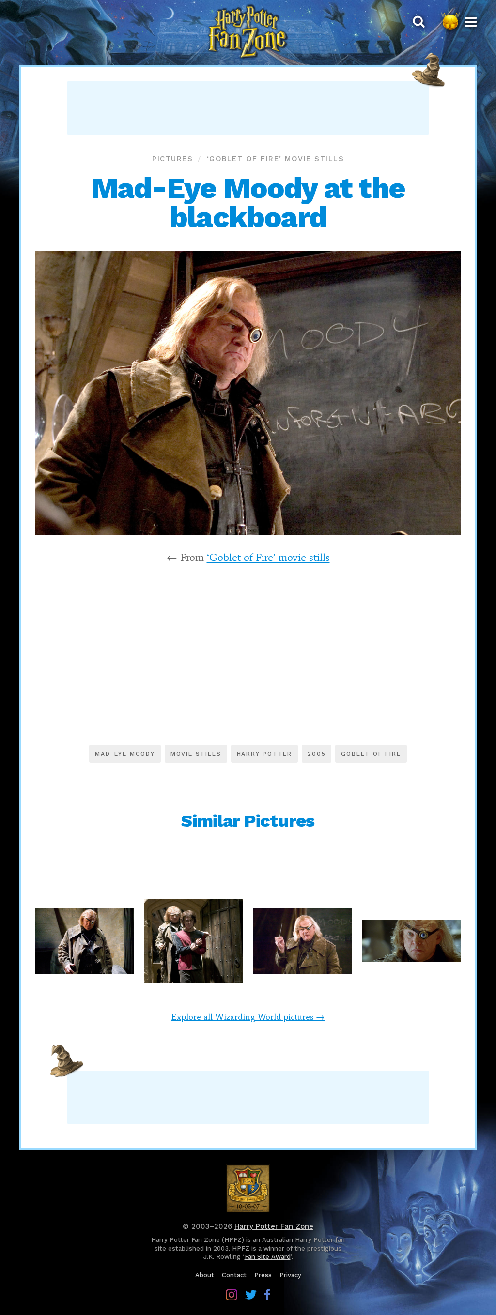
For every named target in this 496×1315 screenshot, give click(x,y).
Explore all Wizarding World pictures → (248, 1017)
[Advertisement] (248, 108)
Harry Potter (265, 753)
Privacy (290, 1275)
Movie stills (195, 753)
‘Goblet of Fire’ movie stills (275, 158)
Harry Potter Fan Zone (273, 1226)
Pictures (172, 158)
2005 (317, 753)
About (204, 1275)
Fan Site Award (268, 1256)
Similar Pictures (247, 821)
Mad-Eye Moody (125, 753)
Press (263, 1275)
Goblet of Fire (371, 753)
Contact (234, 1275)
